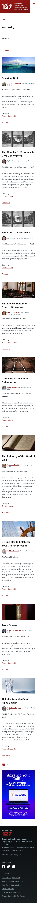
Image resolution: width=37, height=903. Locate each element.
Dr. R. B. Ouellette (15, 630)
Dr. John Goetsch (15, 83)
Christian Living (7, 196)
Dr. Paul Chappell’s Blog (11, 892)
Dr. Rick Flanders (14, 312)
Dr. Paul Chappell (15, 708)
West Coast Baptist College (12, 885)
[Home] (18, 832)
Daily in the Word (8, 889)
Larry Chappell (14, 387)
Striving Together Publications (13, 881)
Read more (6, 122)
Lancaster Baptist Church (11, 878)
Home (4, 19)
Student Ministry (8, 420)
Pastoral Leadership (9, 116)
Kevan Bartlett (14, 465)
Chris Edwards (14, 551)
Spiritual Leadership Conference (13, 896)
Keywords (5, 38)
